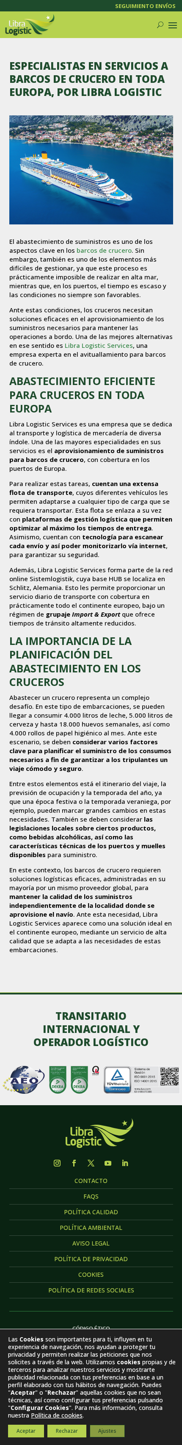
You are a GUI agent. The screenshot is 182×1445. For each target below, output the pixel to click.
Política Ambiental (91, 1228)
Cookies (91, 1274)
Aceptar (26, 1430)
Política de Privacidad (91, 1259)
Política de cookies (57, 1415)
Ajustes (107, 1430)
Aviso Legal (91, 1243)
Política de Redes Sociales (91, 1290)
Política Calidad (91, 1212)
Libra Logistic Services (99, 345)
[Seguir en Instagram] (57, 1163)
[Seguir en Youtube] (108, 1163)
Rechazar (67, 1430)
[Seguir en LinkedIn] (125, 1163)
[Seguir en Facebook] (74, 1163)
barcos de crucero (104, 250)
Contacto (91, 1181)
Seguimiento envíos (145, 6)
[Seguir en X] (91, 1163)
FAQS (91, 1196)
